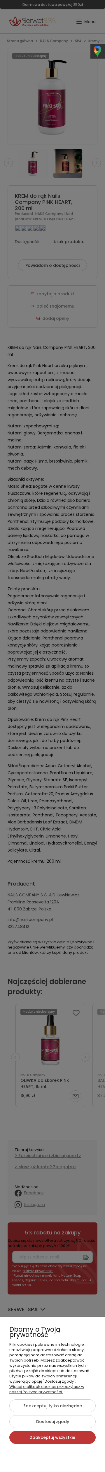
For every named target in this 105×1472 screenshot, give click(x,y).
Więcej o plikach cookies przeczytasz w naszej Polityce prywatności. (46, 1389)
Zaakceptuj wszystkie (52, 1437)
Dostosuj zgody (52, 1422)
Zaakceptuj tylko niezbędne (52, 1406)
